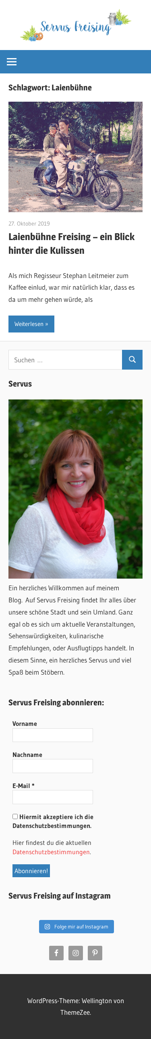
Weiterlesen (28, 324)
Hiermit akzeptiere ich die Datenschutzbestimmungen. (52, 821)
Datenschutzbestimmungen (51, 852)
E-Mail (23, 786)
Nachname (27, 755)
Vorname (24, 723)
